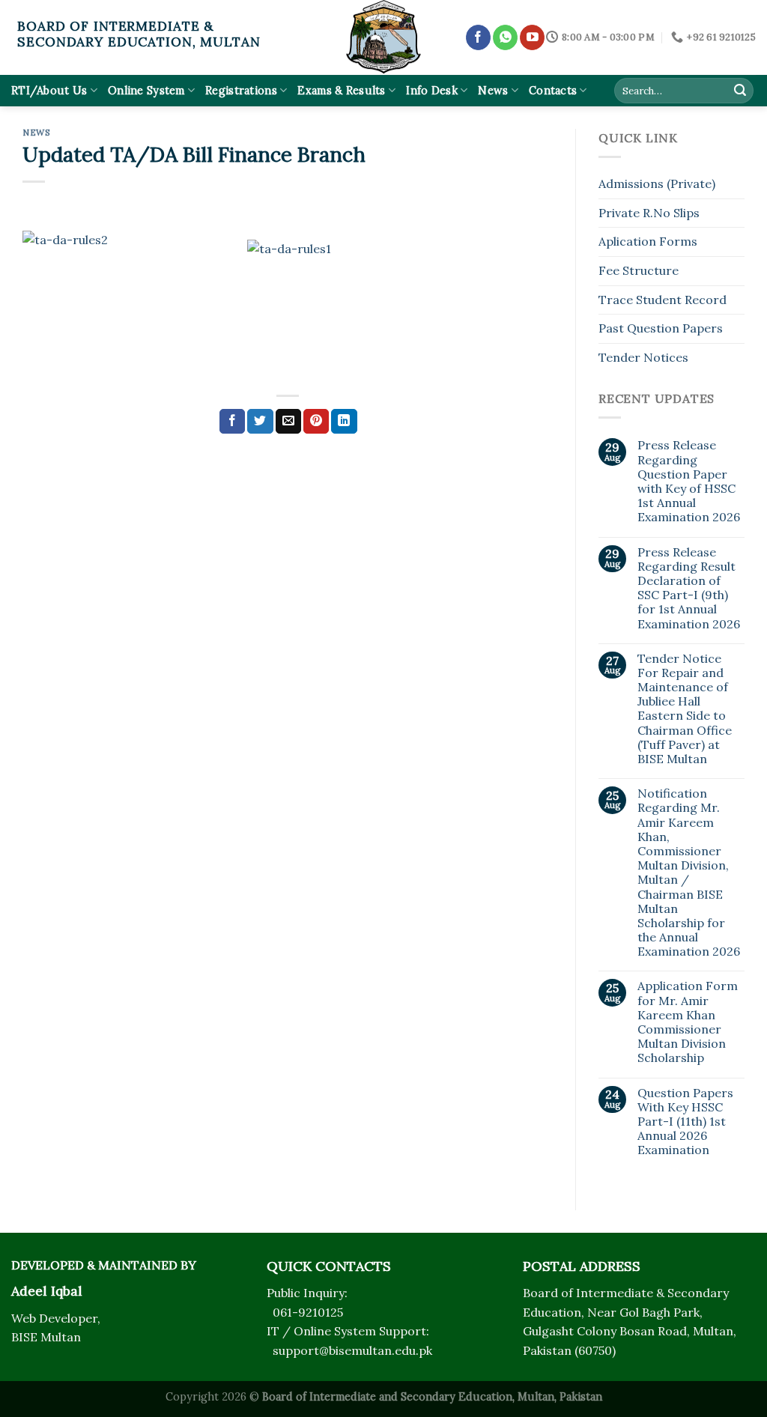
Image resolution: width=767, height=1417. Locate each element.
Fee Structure (638, 270)
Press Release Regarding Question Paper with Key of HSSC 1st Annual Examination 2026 (688, 481)
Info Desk (432, 90)
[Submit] (740, 90)
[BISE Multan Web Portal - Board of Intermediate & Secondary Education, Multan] (383, 37)
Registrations (241, 90)
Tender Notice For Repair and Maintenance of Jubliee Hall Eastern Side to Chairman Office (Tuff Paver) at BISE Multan (684, 709)
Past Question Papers (660, 328)
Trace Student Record (662, 299)
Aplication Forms (647, 241)
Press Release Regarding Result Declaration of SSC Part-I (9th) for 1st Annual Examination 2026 (688, 588)
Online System (146, 90)
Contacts (553, 90)
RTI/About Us (49, 90)
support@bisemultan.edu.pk (352, 1350)
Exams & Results (341, 90)
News (493, 90)
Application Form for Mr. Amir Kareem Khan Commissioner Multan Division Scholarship (687, 1022)
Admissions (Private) (656, 183)
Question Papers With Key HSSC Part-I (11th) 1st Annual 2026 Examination (685, 1122)
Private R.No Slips (649, 212)
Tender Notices (643, 357)
